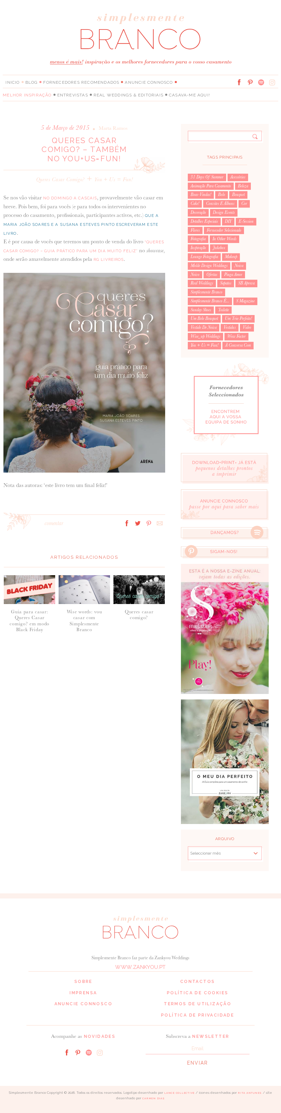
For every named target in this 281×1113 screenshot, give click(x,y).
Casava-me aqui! (189, 95)
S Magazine (245, 301)
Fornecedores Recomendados (81, 82)
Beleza (243, 186)
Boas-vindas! (201, 194)
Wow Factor (236, 336)
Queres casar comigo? (60, 179)
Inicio (12, 82)
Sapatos (225, 283)
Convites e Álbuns (220, 203)
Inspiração (198, 247)
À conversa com (238, 345)
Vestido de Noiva (204, 327)
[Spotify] (261, 82)
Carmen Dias (153, 1098)
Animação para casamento (211, 186)
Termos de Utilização (197, 1003)
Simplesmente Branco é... (210, 301)
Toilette (223, 310)
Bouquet (238, 194)
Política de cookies (198, 992)
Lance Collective (179, 1092)
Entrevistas (72, 95)
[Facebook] (239, 82)
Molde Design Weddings (209, 265)
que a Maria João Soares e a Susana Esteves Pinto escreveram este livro (81, 224)
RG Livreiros (109, 259)
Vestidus (229, 327)
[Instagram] (272, 82)
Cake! (195, 203)
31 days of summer (207, 177)
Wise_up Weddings (205, 336)
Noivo (195, 274)
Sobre (83, 981)
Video (247, 327)
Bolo (221, 194)
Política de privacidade (197, 1015)
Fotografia (198, 238)
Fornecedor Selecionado (224, 230)
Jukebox (219, 247)
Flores (195, 230)
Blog (31, 82)
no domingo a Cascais (70, 198)
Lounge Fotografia (204, 256)
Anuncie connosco (149, 82)
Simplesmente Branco (206, 292)
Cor (244, 203)
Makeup (231, 256)
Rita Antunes (250, 1092)
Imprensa (83, 992)
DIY (228, 221)
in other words (224, 238)
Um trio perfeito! (238, 318)
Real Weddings (202, 283)
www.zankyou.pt (140, 967)
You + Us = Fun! (113, 179)
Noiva (238, 265)
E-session (246, 221)
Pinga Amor (233, 274)
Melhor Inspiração (27, 95)
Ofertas (211, 274)
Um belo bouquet (204, 318)
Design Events (224, 212)
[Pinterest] (250, 82)
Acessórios (237, 177)
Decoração (198, 212)
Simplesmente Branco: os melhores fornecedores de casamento (140, 31)
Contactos (197, 981)
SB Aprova (246, 283)
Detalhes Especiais (204, 221)
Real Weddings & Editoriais (128, 95)
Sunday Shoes (201, 310)
